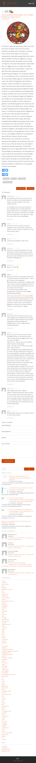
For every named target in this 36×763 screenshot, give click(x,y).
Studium (4, 614)
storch (8, 239)
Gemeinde (4, 668)
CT (2, 644)
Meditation (4, 604)
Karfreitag (22, 178)
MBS (3, 704)
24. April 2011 (17, 314)
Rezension (4, 721)
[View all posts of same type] (6, 11)
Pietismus (4, 608)
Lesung (3, 699)
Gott (3, 591)
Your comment (6, 443)
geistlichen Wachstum (7, 589)
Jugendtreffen (5, 594)
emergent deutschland (7, 649)
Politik (3, 714)
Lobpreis (4, 599)
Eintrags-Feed (5, 748)
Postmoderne (5, 716)
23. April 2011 (14, 239)
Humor (3, 593)
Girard (14, 178)
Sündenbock (7, 182)
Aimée (3, 629)
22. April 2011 (18, 196)
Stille (3, 612)
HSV (3, 678)
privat (3, 719)
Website (4, 437)
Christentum (5, 639)
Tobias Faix (10, 248)
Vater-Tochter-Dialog (7, 732)
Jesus (3, 682)
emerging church (6, 653)
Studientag (4, 724)
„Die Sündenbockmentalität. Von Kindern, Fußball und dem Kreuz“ (18, 16)
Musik (3, 709)
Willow (3, 626)
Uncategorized (5, 621)
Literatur (4, 703)
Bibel (3, 634)
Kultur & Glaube (5, 598)
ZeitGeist (4, 739)
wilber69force (10, 196)
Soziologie (4, 723)
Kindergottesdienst (6, 691)
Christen (4, 637)
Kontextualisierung (6, 694)
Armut (3, 633)
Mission (3, 707)
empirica (4, 656)
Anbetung (4, 583)
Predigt (3, 717)
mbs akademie (5, 706)
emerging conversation (7, 654)
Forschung (4, 663)
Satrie (3, 609)
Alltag (3, 631)
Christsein (4, 643)
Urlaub (3, 731)
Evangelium (4, 659)
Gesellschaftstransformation (8, 674)
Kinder (3, 689)
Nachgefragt (4, 606)
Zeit (3, 738)
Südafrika (4, 726)
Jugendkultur (5, 688)
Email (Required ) (6, 431)
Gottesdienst (5, 676)
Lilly (2, 701)
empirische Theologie (7, 657)
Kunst (3, 696)
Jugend (3, 684)
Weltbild (4, 736)
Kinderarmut (5, 596)
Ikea (3, 679)
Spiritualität (4, 611)
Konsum (4, 692)
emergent (4, 647)
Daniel (8, 224)
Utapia (8, 332)
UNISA (3, 729)
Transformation (5, 727)
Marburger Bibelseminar (8, 601)
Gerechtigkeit (5, 671)
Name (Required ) (6, 425)
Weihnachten (5, 734)
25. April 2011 (14, 332)
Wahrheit (4, 622)
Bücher (3, 636)
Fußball (13, 19)
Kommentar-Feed (6, 749)
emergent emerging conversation (10, 651)
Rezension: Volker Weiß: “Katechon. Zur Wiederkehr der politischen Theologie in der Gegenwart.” (20, 478)
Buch (3, 586)
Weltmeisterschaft (6, 624)
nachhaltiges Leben (6, 711)
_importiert (4, 628)
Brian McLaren (5, 584)
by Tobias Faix (5, 19)
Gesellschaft (5, 672)
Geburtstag (4, 666)
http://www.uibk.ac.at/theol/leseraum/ (18, 295)
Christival (4, 641)
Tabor (3, 616)
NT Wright (4, 713)
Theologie (4, 618)
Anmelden (4, 746)
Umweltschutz (5, 619)
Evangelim (4, 587)
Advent (3, 581)
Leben (3, 698)
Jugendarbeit (5, 686)
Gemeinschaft (5, 669)
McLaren (4, 603)
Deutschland (5, 646)
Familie (3, 661)
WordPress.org (5, 751)
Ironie (3, 681)
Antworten (10, 219)
